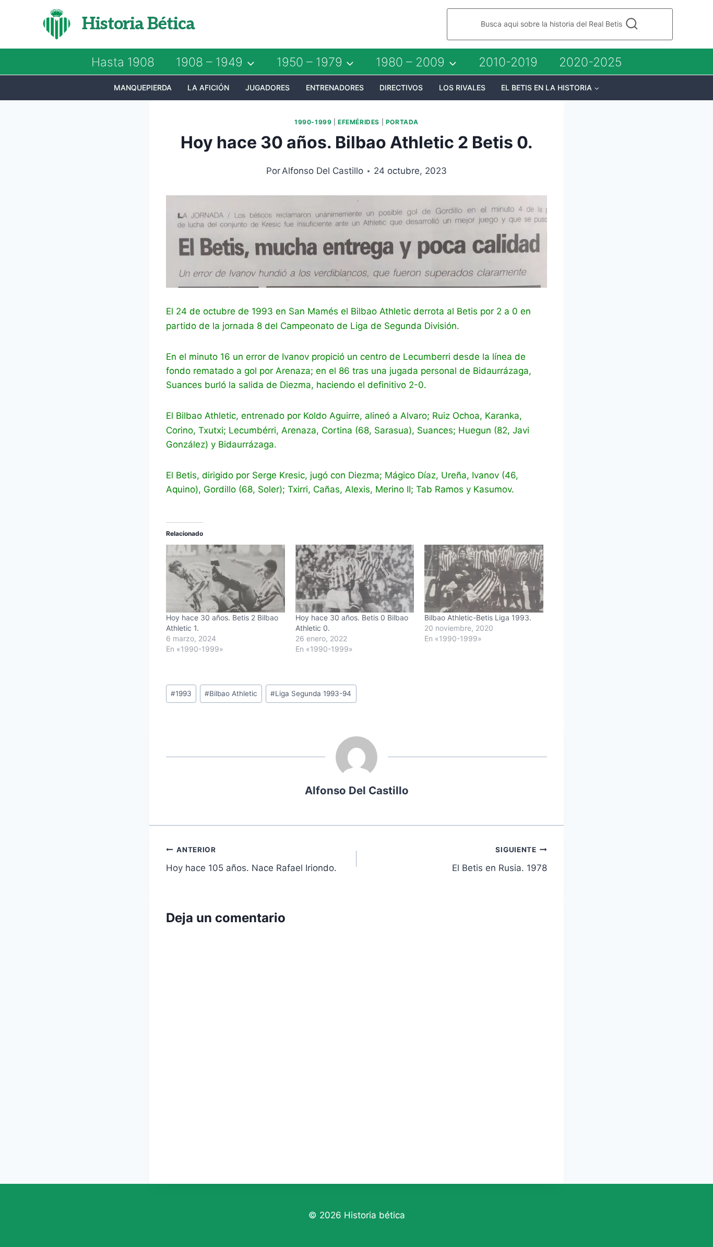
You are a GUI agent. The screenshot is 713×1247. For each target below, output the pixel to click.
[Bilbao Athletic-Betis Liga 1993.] (483, 579)
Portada (402, 122)
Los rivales (462, 87)
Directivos (401, 87)
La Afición (208, 87)
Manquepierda (143, 87)
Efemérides (358, 122)
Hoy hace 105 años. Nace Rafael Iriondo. (251, 859)
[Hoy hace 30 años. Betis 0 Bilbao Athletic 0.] (354, 579)
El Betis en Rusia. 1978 (499, 859)
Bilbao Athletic (231, 693)
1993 (181, 693)
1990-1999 (312, 122)
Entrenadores (335, 87)
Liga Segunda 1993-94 (310, 693)
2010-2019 (508, 62)
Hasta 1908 (123, 62)
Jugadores (267, 87)
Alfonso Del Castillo (322, 171)
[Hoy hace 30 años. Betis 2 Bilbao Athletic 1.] (225, 579)
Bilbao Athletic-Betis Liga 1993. (477, 617)
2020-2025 (590, 62)
